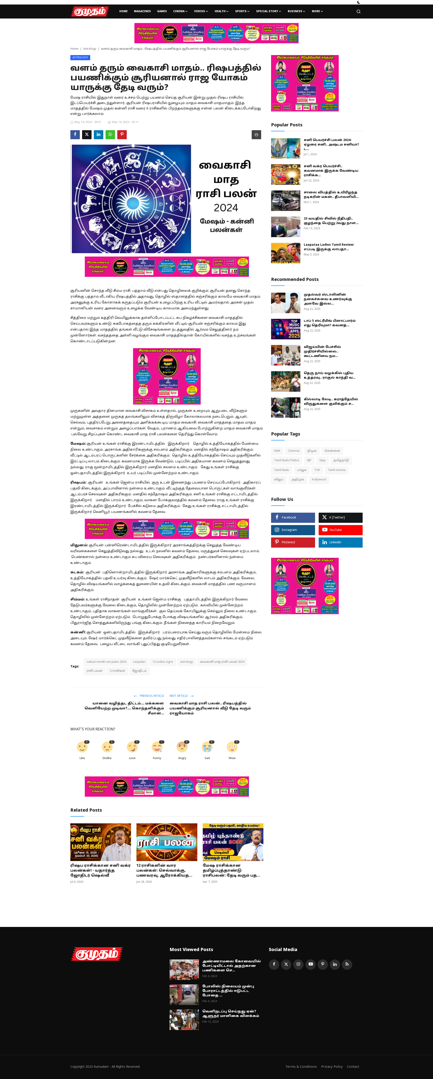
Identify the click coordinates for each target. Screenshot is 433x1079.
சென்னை (332, 451)
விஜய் (278, 480)
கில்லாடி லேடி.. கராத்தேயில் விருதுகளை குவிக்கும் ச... (331, 402)
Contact (353, 1067)
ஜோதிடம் (139, 671)
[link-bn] (216, 33)
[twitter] (286, 964)
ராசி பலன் (94, 671)
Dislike (107, 758)
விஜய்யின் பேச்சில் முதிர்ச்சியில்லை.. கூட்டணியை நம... (322, 351)
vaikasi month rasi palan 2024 (106, 662)
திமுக (312, 451)
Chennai (293, 451)
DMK (277, 451)
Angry (182, 758)
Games (162, 11)
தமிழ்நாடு (341, 460)
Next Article (179, 696)
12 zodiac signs (162, 662)
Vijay (322, 460)
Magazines (142, 11)
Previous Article (151, 696)
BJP (309, 460)
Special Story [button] (267, 11)
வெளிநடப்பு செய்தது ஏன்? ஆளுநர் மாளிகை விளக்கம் (230, 1014)
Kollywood (319, 480)
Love (132, 758)
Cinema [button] (178, 11)
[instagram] (298, 964)
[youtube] (310, 964)
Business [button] (295, 11)
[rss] (347, 964)
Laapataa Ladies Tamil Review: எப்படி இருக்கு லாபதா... (329, 247)
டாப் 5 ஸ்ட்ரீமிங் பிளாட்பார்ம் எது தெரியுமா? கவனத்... (330, 323)
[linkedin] (335, 964)
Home (123, 11)
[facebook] (274, 964)
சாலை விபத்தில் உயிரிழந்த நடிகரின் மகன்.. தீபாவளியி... (331, 195)
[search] (359, 11)
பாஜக (301, 470)
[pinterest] (323, 964)
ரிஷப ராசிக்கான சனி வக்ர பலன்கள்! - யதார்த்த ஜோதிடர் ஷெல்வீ (100, 871)
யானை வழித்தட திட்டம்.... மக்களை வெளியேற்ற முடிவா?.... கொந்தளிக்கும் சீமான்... (124, 709)
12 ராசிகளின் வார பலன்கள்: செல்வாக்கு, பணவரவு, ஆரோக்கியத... (164, 871)
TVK (317, 470)
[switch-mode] (359, 2)
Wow (232, 758)
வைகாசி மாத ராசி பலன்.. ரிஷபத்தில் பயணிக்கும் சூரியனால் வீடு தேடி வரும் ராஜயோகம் (210, 709)
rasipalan (139, 662)
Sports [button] (240, 11)
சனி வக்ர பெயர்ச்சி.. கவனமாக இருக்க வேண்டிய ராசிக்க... (331, 170)
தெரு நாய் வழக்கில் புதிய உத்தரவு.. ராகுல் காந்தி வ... (329, 375)
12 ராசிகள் (117, 671)
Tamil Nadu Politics (286, 460)
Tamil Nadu (281, 470)
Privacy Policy (332, 1067)
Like (82, 758)
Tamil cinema (336, 470)
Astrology (89, 49)
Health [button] (220, 11)
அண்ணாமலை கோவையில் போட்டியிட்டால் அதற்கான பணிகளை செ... (231, 966)
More (316, 11)
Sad (207, 758)
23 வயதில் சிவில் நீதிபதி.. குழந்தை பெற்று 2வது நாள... (331, 221)
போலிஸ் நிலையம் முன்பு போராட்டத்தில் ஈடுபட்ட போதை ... (228, 991)
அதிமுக (297, 480)
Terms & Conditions (301, 1067)
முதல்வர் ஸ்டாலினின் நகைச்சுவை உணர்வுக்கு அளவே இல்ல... (328, 299)
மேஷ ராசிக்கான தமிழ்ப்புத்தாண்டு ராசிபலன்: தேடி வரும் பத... (231, 871)
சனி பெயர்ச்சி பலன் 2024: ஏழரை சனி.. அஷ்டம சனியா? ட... (331, 144)
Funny (157, 758)
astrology (186, 662)
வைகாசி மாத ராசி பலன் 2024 (222, 662)
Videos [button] (199, 11)
